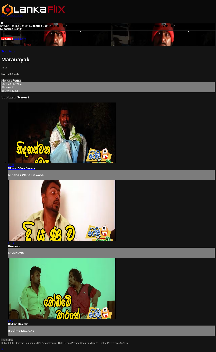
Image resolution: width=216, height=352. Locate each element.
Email (18, 80)
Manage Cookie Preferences (104, 343)
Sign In (18, 28)
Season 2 (23, 97)
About (45, 343)
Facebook (6, 80)
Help (61, 343)
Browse (5, 25)
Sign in (47, 25)
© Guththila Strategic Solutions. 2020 (21, 343)
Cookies (84, 343)
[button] (2, 23)
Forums (15, 25)
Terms (67, 343)
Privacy (75, 343)
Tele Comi (8, 51)
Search (24, 25)
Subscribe (7, 38)
